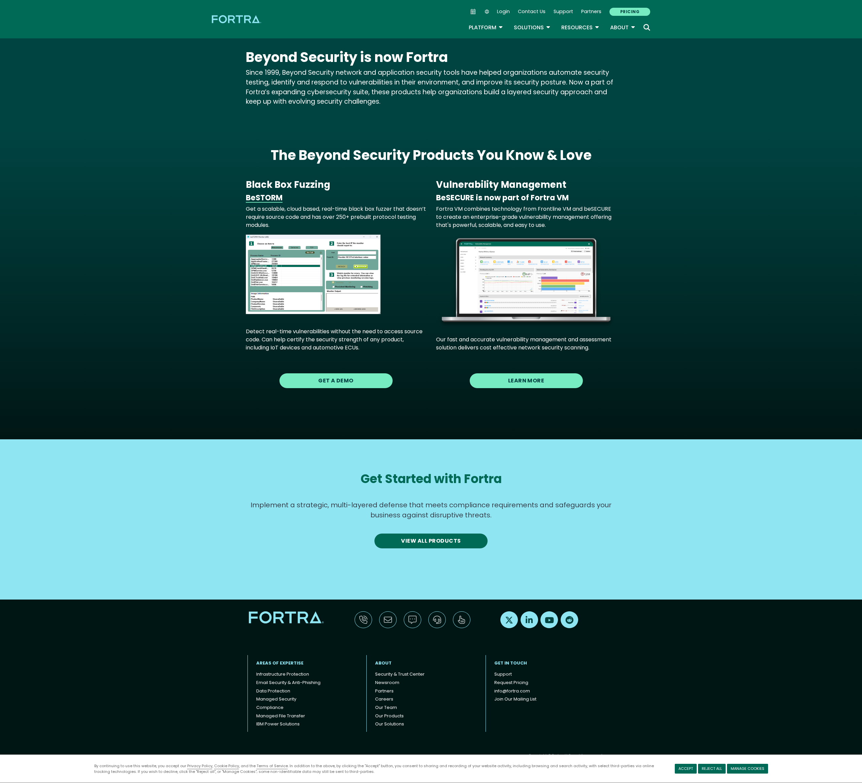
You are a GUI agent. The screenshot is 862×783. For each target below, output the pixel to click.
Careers (384, 699)
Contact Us (531, 11)
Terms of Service (272, 766)
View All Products (431, 541)
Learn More (526, 380)
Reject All (712, 768)
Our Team (386, 707)
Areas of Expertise (279, 663)
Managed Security (276, 699)
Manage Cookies (747, 768)
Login (503, 11)
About (622, 27)
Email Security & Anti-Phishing (288, 682)
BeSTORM (264, 197)
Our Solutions (389, 724)
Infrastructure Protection (282, 674)
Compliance (270, 707)
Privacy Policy (199, 766)
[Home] (237, 19)
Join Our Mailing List (515, 699)
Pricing (629, 11)
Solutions (532, 27)
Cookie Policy (226, 766)
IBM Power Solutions (278, 724)
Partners (591, 11)
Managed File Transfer (280, 716)
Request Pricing (511, 682)
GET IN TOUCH (510, 663)
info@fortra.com (512, 691)
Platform (486, 27)
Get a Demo (336, 380)
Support (563, 11)
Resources (580, 27)
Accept (685, 768)
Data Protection (273, 691)
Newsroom (387, 682)
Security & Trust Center (400, 674)
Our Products (389, 716)
